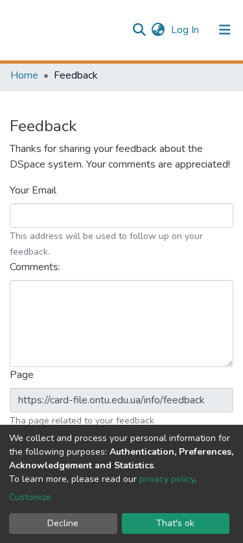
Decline (62, 523)
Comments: (36, 267)
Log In (186, 30)
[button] (157, 30)
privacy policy (166, 479)
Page (23, 375)
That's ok (175, 523)
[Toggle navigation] (225, 30)
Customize (30, 497)
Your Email (34, 190)
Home (24, 75)
